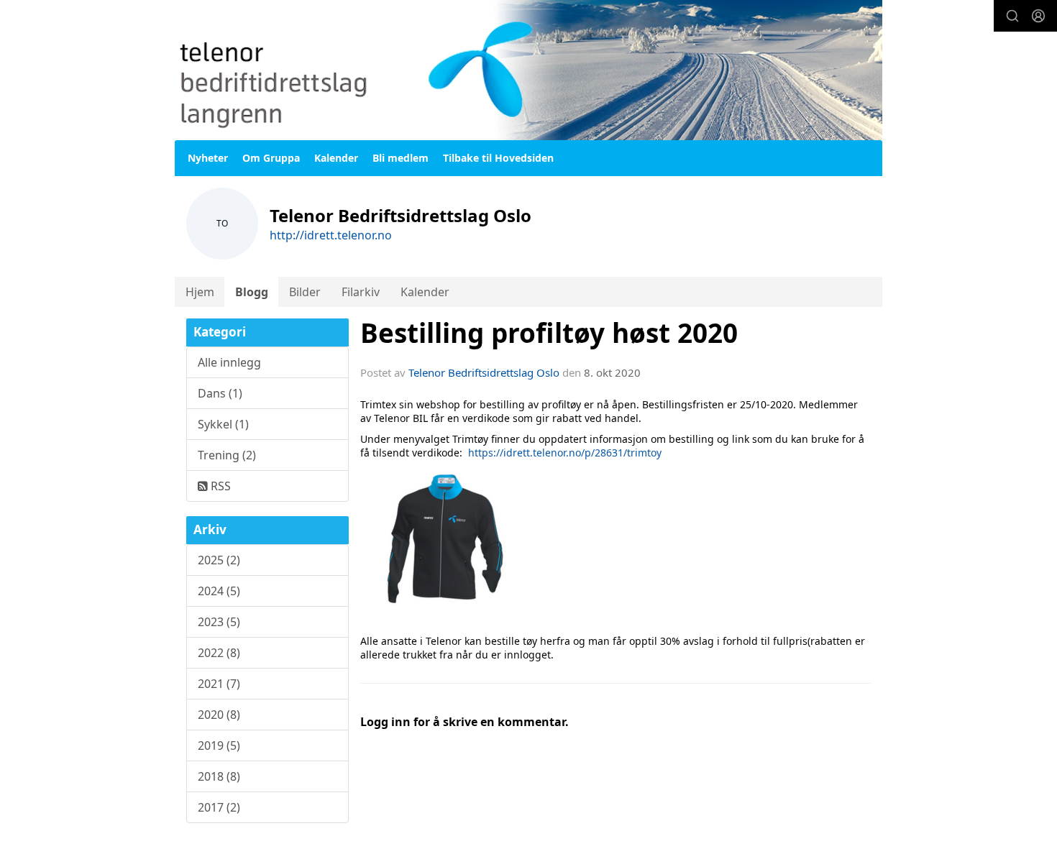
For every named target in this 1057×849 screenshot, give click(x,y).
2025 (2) (219, 560)
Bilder (305, 292)
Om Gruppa (271, 158)
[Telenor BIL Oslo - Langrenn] (528, 70)
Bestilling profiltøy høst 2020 (549, 333)
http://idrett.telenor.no (331, 235)
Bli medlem (400, 158)
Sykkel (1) (223, 424)
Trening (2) (227, 455)
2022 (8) (219, 653)
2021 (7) (219, 684)
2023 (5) (219, 622)
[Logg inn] (1038, 16)
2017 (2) (219, 807)
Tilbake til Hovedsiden (498, 158)
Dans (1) (220, 393)
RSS (219, 486)
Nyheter (208, 158)
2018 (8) (219, 776)
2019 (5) (219, 745)
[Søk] (1012, 16)
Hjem (200, 292)
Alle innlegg (229, 362)
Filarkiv (361, 292)
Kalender (336, 158)
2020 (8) (219, 714)
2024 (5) (219, 591)
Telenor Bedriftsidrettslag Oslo (483, 372)
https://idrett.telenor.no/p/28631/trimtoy (565, 452)
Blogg (251, 292)
